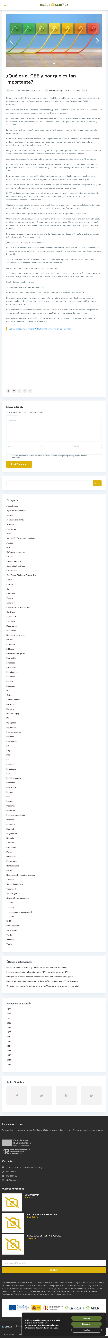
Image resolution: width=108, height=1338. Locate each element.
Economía (10, 644)
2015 (8, 1055)
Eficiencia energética (58, 90)
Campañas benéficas (15, 566)
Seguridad (11, 889)
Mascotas (10, 806)
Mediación (10, 810)
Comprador (11, 603)
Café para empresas (15, 552)
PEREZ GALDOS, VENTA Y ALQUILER (44, 1236)
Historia (10, 709)
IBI (7, 718)
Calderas (10, 556)
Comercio (10, 593)
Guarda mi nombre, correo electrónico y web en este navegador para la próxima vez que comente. (49, 456)
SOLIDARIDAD (32, 1195)
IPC (7, 746)
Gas (8, 690)
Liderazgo (10, 782)
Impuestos (11, 727)
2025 (8, 1009)
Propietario (11, 861)
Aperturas (11, 529)
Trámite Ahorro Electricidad (19, 912)
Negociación (11, 833)
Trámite (10, 907)
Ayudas (9, 543)
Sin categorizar (13, 893)
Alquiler (10, 515)
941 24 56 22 (11, 1172)
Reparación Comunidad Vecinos (20, 875)
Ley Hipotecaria (13, 778)
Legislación (11, 769)
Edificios (10, 649)
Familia (9, 681)
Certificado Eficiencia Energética (21, 575)
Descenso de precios (15, 635)
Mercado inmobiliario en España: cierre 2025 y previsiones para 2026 (37, 972)
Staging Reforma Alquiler (17, 898)
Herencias (10, 704)
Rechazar (86, 1324)
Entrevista (11, 667)
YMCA (9, 944)
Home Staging (12, 713)
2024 (8, 1013)
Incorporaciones (13, 732)
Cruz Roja (10, 621)
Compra (9, 598)
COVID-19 (11, 616)
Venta (9, 935)
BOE (8, 547)
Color (8, 589)
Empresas (10, 663)
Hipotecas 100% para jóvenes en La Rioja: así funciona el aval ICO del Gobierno (42, 981)
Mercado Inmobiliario (15, 815)
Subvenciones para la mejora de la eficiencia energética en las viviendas (40, 329)
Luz (8, 796)
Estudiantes (12, 672)
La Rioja (10, 764)
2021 (8, 1027)
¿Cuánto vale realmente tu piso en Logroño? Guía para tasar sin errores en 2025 (42, 986)
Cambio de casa (13, 561)
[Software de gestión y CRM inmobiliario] (7, 1326)
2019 (8, 1036)
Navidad (10, 829)
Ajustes (86, 1330)
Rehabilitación (74, 90)
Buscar (97, 483)
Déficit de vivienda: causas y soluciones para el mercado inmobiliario (37, 967)
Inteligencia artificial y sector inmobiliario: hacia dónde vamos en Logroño (39, 976)
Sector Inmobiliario (14, 884)
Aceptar (86, 1318)
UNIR (8, 921)
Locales (9, 792)
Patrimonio (11, 847)
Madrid (9, 801)
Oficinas (10, 842)
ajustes (55, 1328)
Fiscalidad (10, 686)
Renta (9, 870)
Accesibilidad (12, 506)
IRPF (8, 755)
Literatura (11, 787)
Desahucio (11, 630)
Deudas (9, 639)
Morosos (10, 819)
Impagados (11, 722)
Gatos (9, 695)
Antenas (10, 524)
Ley (8, 773)
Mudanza (10, 824)
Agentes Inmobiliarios (16, 510)
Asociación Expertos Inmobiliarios (21, 538)
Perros (9, 852)
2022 (8, 1023)
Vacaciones (11, 930)
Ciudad (9, 584)
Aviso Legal (9, 1334)
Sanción (10, 879)
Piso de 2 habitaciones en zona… (42, 1214)
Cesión (9, 579)
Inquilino (10, 736)
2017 (8, 1046)
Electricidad (11, 658)
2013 (8, 1064)
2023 (8, 1018)
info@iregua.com (13, 1180)
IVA (8, 759)
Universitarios (12, 925)
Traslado (10, 916)
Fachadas (10, 676)
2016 (8, 1050)
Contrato (10, 612)
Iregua (9, 750)
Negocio (10, 838)
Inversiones (11, 741)
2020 (8, 1032)
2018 (8, 1041)
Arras (8, 533)
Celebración (11, 570)
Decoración (11, 626)
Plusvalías (11, 856)
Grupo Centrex (13, 699)
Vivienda (10, 939)
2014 (8, 1060)
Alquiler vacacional (15, 520)
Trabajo (9, 902)
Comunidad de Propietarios (18, 607)
